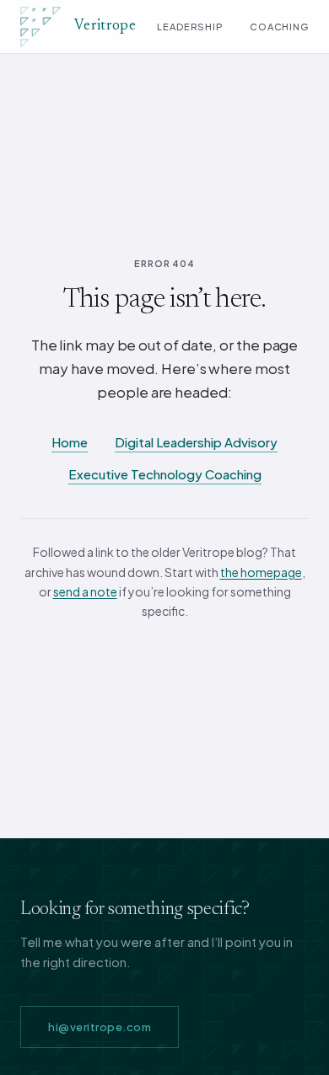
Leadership (190, 26)
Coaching (279, 26)
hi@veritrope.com (99, 1027)
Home (69, 442)
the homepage (261, 572)
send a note (85, 591)
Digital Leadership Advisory (196, 442)
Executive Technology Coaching (165, 474)
